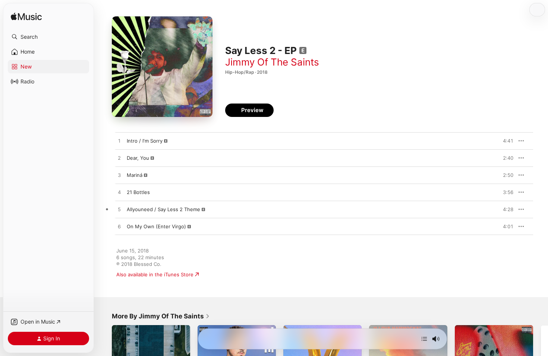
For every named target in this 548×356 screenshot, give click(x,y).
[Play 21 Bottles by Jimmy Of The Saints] (119, 192)
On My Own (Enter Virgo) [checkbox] (156, 226)
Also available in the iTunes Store (154, 274)
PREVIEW (505, 141)
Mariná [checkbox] (134, 175)
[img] (26, 17)
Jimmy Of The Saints (272, 62)
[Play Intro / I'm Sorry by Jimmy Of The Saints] (119, 141)
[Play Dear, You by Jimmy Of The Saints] (119, 158)
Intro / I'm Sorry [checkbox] (145, 141)
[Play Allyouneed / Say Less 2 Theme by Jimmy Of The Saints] (119, 209)
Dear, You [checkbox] (138, 158)
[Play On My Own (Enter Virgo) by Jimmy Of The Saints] (119, 226)
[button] (48, 37)
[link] (161, 316)
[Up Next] (424, 339)
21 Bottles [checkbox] (138, 192)
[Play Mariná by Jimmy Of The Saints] (119, 175)
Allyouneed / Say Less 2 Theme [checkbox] (163, 209)
